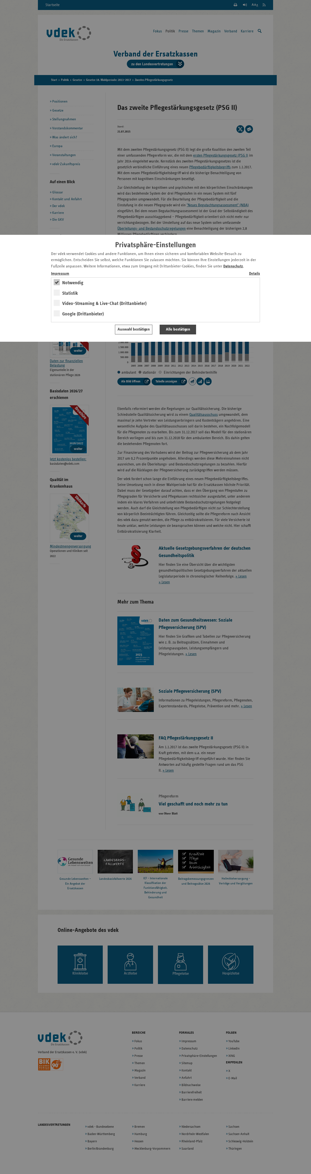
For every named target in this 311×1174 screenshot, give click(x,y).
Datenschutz (233, 266)
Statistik (70, 293)
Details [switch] (254, 274)
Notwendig (72, 282)
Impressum (60, 274)
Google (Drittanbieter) (83, 314)
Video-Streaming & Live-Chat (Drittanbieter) (104, 303)
